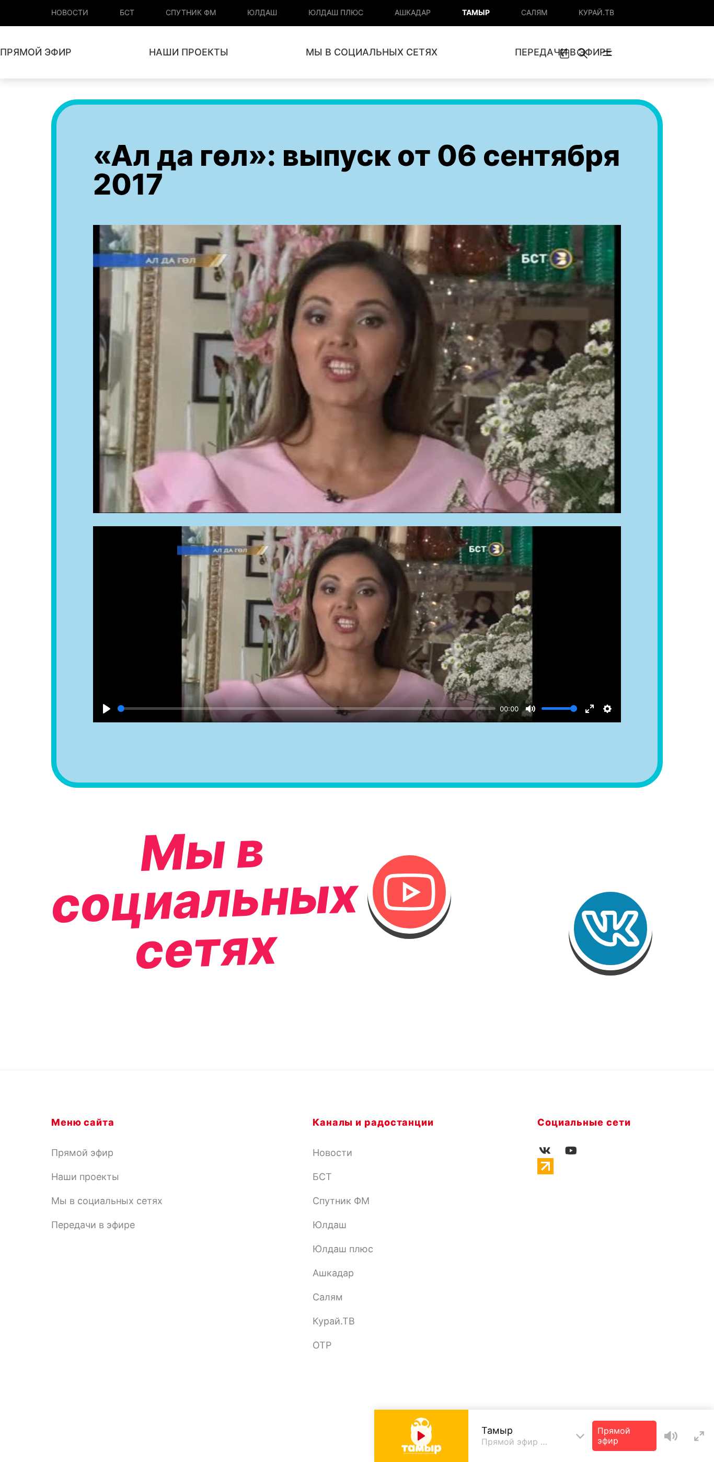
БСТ (127, 12)
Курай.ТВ (596, 12)
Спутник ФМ (191, 12)
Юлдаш (262, 12)
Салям (534, 12)
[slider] (307, 708)
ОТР (322, 1345)
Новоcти (69, 12)
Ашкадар (413, 12)
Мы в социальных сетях (371, 52)
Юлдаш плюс (335, 12)
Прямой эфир (82, 1152)
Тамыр (476, 12)
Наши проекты (188, 52)
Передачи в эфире (93, 1224)
